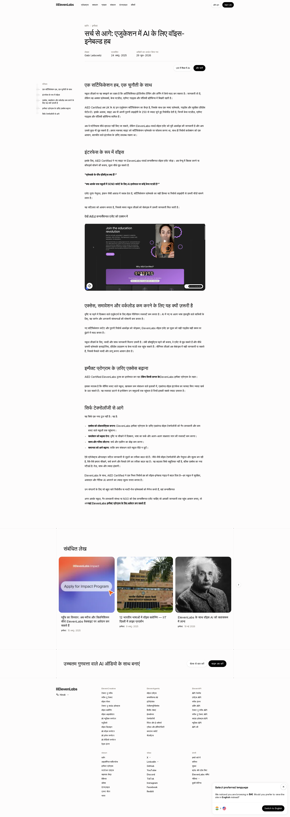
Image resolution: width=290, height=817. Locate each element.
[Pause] (145, 256)
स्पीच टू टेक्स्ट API (199, 714)
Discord (151, 774)
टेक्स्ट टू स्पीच (107, 693)
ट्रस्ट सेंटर (106, 791)
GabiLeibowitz (93, 55)
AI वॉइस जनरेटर (108, 731)
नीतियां (194, 778)
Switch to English (273, 808)
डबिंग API (196, 705)
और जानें (199, 68)
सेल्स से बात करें (197, 663)
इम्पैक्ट (95, 26)
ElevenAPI (196, 688)
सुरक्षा (194, 766)
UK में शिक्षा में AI (183, 68)
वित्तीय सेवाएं (151, 710)
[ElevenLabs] (65, 4)
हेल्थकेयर (150, 714)
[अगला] (238, 584)
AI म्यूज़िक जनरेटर (109, 718)
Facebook (152, 787)
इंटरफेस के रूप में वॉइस (51, 94)
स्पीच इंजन (196, 701)
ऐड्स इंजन (106, 744)
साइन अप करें (217, 663)
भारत (103, 795)
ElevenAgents (153, 688)
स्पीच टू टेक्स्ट (107, 697)
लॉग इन (216, 5)
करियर (194, 761)
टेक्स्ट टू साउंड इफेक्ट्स (111, 705)
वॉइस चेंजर (106, 701)
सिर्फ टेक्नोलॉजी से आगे (50, 114)
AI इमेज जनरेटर (108, 735)
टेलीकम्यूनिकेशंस (153, 705)
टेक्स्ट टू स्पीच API (199, 710)
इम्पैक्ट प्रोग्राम (107, 766)
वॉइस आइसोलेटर (108, 714)
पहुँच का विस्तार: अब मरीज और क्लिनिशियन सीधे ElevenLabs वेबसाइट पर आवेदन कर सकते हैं (85, 621)
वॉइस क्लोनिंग (107, 710)
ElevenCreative (109, 688)
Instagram (152, 783)
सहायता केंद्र (106, 774)
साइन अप (228, 5)
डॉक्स (104, 783)
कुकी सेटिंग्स (196, 783)
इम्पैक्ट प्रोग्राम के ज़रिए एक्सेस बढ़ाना (56, 108)
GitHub (150, 766)
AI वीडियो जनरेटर (109, 739)
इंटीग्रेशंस (150, 701)
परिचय (44, 84)
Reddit (150, 791)
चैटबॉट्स (150, 735)
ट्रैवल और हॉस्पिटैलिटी (155, 727)
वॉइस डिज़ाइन (107, 727)
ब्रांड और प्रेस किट (199, 770)
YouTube (151, 770)
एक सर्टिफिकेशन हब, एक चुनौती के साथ (57, 89)
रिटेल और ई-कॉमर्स (154, 722)
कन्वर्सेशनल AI (152, 697)
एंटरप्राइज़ (106, 787)
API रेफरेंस (196, 693)
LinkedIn (151, 761)
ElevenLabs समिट (200, 774)
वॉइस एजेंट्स (151, 693)
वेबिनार (104, 778)
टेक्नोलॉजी (151, 718)
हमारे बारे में (196, 757)
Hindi (63, 694)
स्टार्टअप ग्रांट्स (108, 770)
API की (195, 727)
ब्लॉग (87, 26)
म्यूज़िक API (196, 722)
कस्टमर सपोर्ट (152, 731)
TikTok (150, 778)
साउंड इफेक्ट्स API (200, 718)
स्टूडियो (104, 722)
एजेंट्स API (196, 697)
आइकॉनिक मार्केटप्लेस (110, 761)
